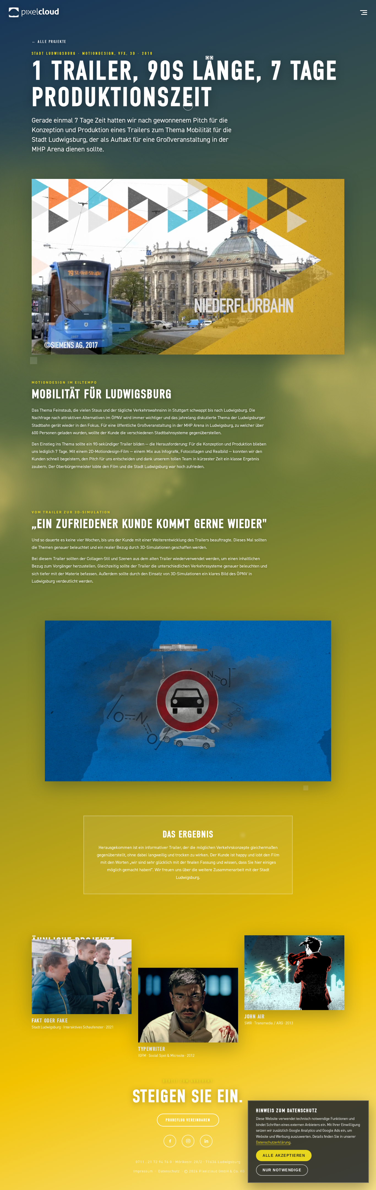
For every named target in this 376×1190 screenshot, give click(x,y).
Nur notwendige (282, 1170)
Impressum (143, 1171)
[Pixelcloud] (34, 12)
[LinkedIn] (206, 1141)
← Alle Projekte (49, 41)
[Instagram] (188, 1141)
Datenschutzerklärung (273, 1142)
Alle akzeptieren (284, 1155)
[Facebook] (170, 1141)
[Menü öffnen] (361, 12)
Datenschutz (169, 1171)
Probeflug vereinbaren (188, 1120)
